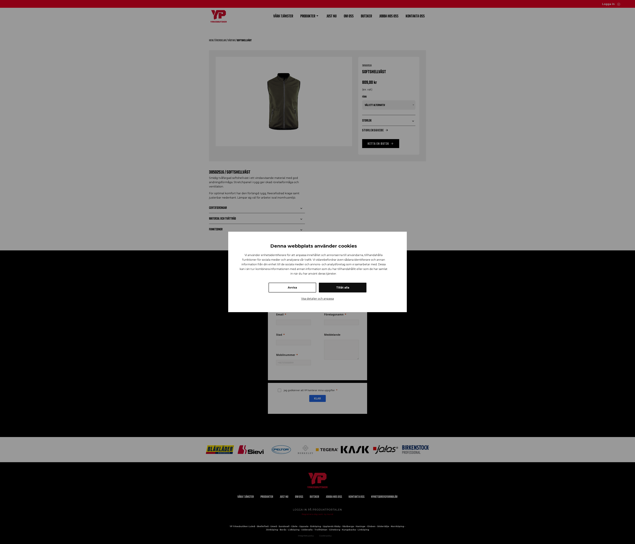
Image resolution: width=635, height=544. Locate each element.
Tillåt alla (342, 287)
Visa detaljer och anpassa (317, 298)
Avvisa (292, 287)
